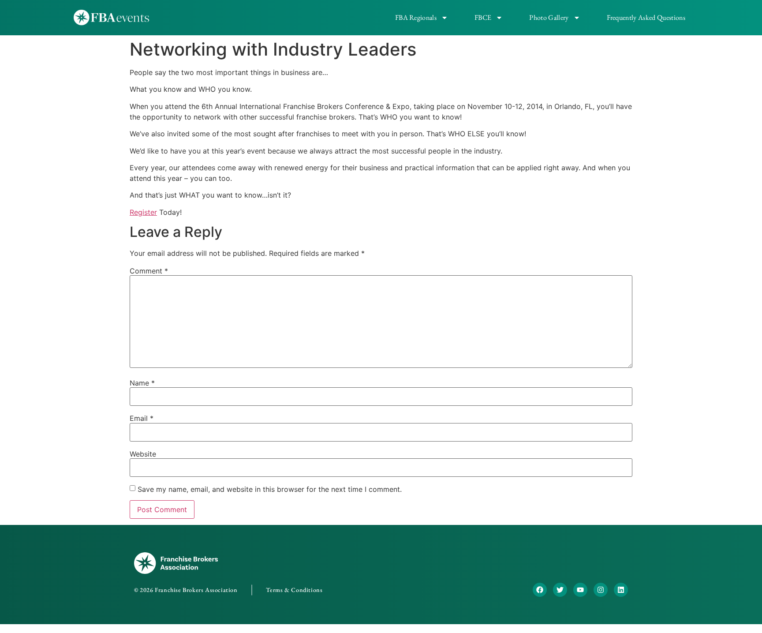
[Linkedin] (621, 590)
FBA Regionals (416, 17)
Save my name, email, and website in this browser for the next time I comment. (270, 489)
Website (143, 453)
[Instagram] (601, 590)
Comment (149, 270)
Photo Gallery (548, 17)
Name (142, 382)
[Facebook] (540, 590)
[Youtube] (580, 590)
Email (141, 418)
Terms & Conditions (294, 590)
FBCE (482, 17)
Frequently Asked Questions (646, 17)
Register (143, 212)
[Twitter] (560, 590)
